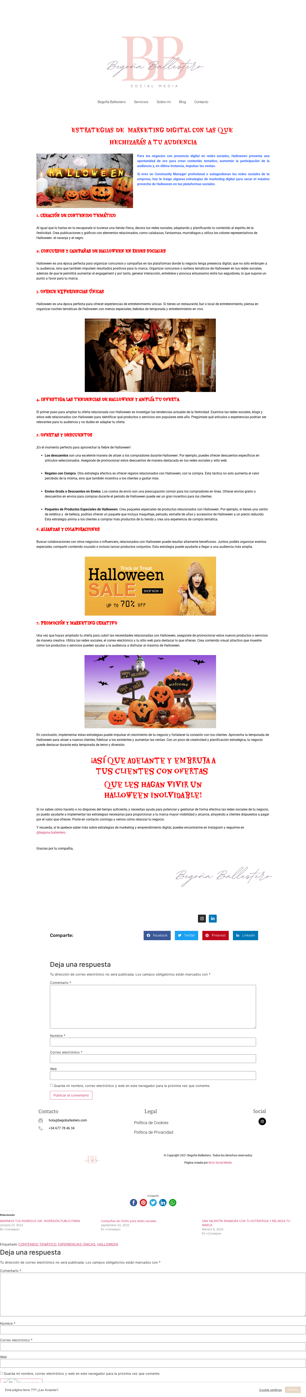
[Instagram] (202, 919)
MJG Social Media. (221, 1162)
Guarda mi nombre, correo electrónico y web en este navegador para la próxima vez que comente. (132, 1085)
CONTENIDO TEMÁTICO (37, 1244)
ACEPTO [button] (292, 1389)
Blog (182, 102)
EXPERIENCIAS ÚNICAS (76, 1244)
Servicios (141, 102)
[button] (157, 935)
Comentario (60, 982)
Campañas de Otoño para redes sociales (128, 1221)
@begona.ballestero (51, 832)
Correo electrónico (66, 1052)
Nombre (57, 1035)
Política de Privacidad (153, 1132)
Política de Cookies (151, 1122)
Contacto (201, 102)
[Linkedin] (213, 919)
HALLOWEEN (107, 1244)
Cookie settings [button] (270, 1390)
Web (53, 1069)
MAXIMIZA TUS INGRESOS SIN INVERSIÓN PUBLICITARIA (40, 1221)
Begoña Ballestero (112, 102)
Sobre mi (164, 102)
